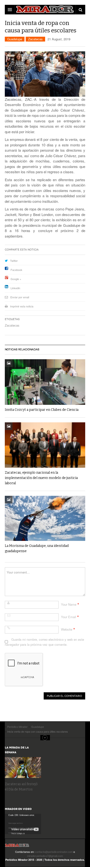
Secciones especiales (45, 737)
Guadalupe (14, 39)
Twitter (14, 261)
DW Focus (45, 9)
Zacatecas (35, 39)
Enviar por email (19, 297)
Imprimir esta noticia (21, 306)
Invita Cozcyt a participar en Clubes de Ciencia (41, 410)
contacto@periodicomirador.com (54, 852)
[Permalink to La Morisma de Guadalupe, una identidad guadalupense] (45, 518)
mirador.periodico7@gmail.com (45, 856)
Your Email (68, 617)
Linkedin (15, 288)
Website (66, 629)
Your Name (68, 604)
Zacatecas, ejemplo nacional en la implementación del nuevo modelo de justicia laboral (41, 478)
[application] (23, 824)
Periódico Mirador (17, 847)
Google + (16, 279)
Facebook (16, 270)
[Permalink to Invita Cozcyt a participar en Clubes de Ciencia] (45, 382)
